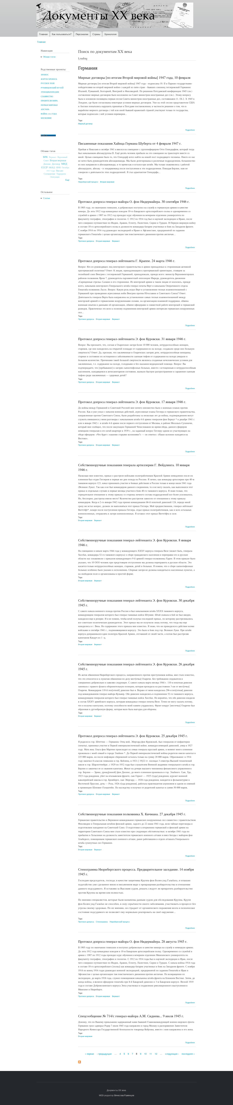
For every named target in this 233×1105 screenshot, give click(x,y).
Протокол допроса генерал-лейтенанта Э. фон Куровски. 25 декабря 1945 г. (133, 735)
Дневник (47, 163)
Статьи (46, 198)
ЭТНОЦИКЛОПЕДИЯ (50, 92)
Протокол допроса (86, 241)
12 (156, 1053)
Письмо (59, 170)
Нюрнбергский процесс (88, 181)
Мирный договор (85, 123)
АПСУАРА (45, 109)
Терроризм (61, 173)
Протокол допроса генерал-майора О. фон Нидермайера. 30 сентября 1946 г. (134, 201)
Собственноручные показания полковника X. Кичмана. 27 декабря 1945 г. (132, 814)
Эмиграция (55, 177)
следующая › (172, 1053)
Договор (56, 163)
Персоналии (82, 34)
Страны (96, 34)
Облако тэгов (49, 56)
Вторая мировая (58, 160)
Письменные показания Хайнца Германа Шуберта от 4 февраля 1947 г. (129, 143)
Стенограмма (102, 921)
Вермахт (52, 157)
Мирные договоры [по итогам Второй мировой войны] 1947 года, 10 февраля (134, 77)
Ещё (67, 179)
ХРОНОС (44, 74)
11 (150, 1053)
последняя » (188, 1053)
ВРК (45, 157)
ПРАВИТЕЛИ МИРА (49, 101)
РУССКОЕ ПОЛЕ (48, 83)
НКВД (52, 167)
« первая (89, 1053)
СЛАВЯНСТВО (47, 96)
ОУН (58, 167)
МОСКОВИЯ (46, 118)
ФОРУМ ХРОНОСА (49, 79)
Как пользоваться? (61, 34)
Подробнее (190, 129)
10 (145, 1053)
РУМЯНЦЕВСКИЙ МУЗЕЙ (52, 88)
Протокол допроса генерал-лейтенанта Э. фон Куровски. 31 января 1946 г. (132, 339)
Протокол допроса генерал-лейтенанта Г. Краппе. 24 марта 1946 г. (126, 260)
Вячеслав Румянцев (124, 1095)
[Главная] (115, 15)
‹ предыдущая (104, 1053)
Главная (43, 34)
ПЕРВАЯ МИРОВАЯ (49, 105)
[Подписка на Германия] (79, 1061)
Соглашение (49, 173)
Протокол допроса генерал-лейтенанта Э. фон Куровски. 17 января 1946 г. (132, 401)
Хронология (110, 34)
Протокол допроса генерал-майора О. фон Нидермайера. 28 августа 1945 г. (132, 941)
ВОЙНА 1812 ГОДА (49, 114)
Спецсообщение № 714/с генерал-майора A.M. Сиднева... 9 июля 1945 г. (131, 1016)
